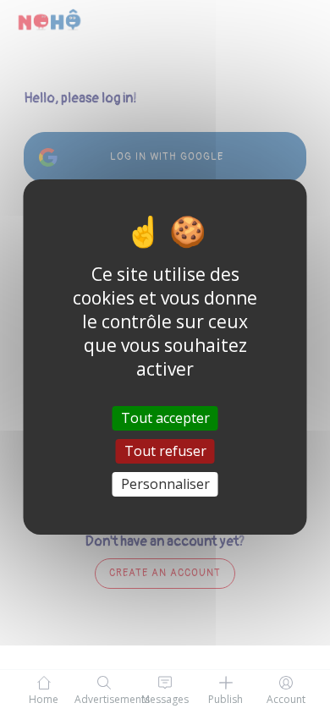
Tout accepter (165, 417)
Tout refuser (165, 451)
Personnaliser (165, 484)
